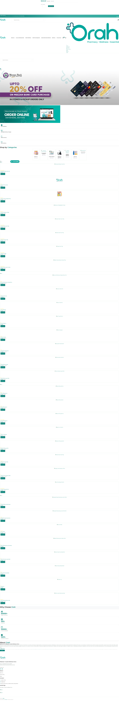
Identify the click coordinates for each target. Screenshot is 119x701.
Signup (67, 51)
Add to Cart (51, 6)
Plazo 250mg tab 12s (4, 393)
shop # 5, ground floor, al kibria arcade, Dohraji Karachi (9, 683)
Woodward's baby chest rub (5, 171)
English (117, 16)
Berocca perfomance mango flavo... (6, 282)
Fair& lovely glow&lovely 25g (5, 600)
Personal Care (59, 37)
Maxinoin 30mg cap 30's (4, 448)
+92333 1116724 (2, 15)
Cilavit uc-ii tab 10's (4, 434)
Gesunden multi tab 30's (5, 350)
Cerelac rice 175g (3, 253)
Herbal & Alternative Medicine (46, 37)
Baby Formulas (47, 649)
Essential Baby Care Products (37, 649)
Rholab (6, 699)
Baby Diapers (52, 649)
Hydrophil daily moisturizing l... (6, 504)
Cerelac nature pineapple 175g (6, 198)
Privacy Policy (68, 49)
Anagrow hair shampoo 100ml (5, 475)
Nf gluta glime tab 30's (4, 364)
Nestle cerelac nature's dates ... (6, 267)
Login (67, 52)
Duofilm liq (2, 586)
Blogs (67, 50)
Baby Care (12, 37)
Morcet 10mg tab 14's (4, 420)
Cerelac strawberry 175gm (5, 212)
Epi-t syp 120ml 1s (3, 323)
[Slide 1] (0, 68)
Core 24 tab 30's (3, 309)
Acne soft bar (3, 531)
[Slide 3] (3, 68)
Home (67, 45)
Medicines (53, 37)
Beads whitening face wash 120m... (6, 545)
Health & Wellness (28, 37)
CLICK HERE (15, 161)
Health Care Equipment (36, 37)
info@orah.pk (3, 681)
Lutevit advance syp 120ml (5, 378)
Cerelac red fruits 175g (4, 239)
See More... (2, 650)
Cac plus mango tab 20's (5, 489)
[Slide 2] (2, 68)
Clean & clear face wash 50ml (5, 559)
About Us (1, 672)
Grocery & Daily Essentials (20, 37)
